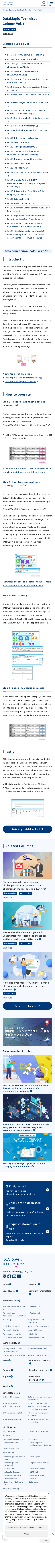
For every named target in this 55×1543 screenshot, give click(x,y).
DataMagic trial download (17, 373)
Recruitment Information (35, 1378)
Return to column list (26, 1006)
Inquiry (6, 1376)
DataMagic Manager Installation (22, 59)
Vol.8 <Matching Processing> (21, 125)
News (5, 1360)
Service (6, 1386)
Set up (47, 1540)
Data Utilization (9, 30)
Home (6, 1284)
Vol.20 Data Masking (17, 199)
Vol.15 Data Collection (18, 163)
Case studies (9, 1290)
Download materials (39, 1370)
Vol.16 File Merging (16, 167)
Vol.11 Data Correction (18, 142)
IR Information (10, 1300)
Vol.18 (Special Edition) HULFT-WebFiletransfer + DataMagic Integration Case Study (27, 183)
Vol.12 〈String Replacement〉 (21, 146)
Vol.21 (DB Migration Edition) (21, 203)
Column (7, 1370)
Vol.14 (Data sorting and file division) (25, 159)
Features (33, 1284)
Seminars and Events (39, 1360)
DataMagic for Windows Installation (24, 54)
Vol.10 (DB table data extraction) (23, 138)
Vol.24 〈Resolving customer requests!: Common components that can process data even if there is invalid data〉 (26, 234)
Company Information (40, 1290)
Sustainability (10, 1342)
